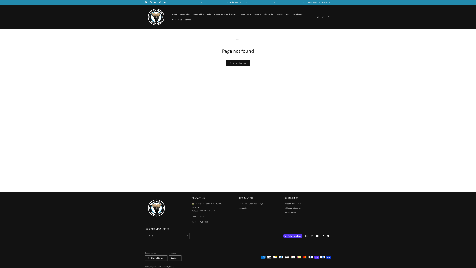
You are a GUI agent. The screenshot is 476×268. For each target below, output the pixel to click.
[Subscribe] (187, 236)
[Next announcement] (274, 2)
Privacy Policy (290, 212)
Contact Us (242, 208)
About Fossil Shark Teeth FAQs (250, 204)
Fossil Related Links (293, 204)
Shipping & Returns (293, 208)
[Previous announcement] (201, 2)
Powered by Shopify (168, 267)
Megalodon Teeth (155, 267)
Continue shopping (238, 63)
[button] (226, 14)
